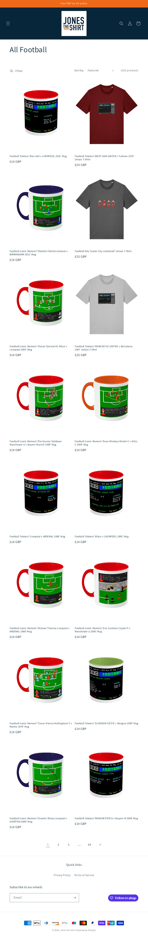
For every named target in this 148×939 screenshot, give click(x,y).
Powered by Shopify (86, 930)
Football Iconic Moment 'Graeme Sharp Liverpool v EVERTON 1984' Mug (38, 820)
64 (89, 844)
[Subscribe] (74, 897)
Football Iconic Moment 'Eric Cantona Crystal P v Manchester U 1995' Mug (102, 630)
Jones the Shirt (68, 930)
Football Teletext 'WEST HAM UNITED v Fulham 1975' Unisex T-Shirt (104, 158)
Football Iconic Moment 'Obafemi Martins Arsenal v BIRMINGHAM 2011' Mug (39, 253)
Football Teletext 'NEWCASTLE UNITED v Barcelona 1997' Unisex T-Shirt (103, 348)
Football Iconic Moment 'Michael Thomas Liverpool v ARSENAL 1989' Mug (40, 630)
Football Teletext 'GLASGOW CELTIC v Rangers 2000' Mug (106, 723)
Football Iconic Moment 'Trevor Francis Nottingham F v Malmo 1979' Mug (41, 725)
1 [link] (48, 844)
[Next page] (100, 844)
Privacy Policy (62, 875)
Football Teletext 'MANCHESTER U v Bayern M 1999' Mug (106, 818)
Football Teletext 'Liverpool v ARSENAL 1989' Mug (37, 536)
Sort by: (79, 70)
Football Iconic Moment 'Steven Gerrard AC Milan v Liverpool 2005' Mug (38, 348)
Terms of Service (84, 875)
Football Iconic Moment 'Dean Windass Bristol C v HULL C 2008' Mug (106, 443)
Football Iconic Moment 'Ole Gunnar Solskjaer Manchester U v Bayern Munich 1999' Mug (36, 443)
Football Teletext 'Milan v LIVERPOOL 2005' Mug (102, 536)
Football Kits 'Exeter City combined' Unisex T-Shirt (103, 251)
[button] (8, 23)
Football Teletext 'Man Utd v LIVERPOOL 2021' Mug (38, 156)
